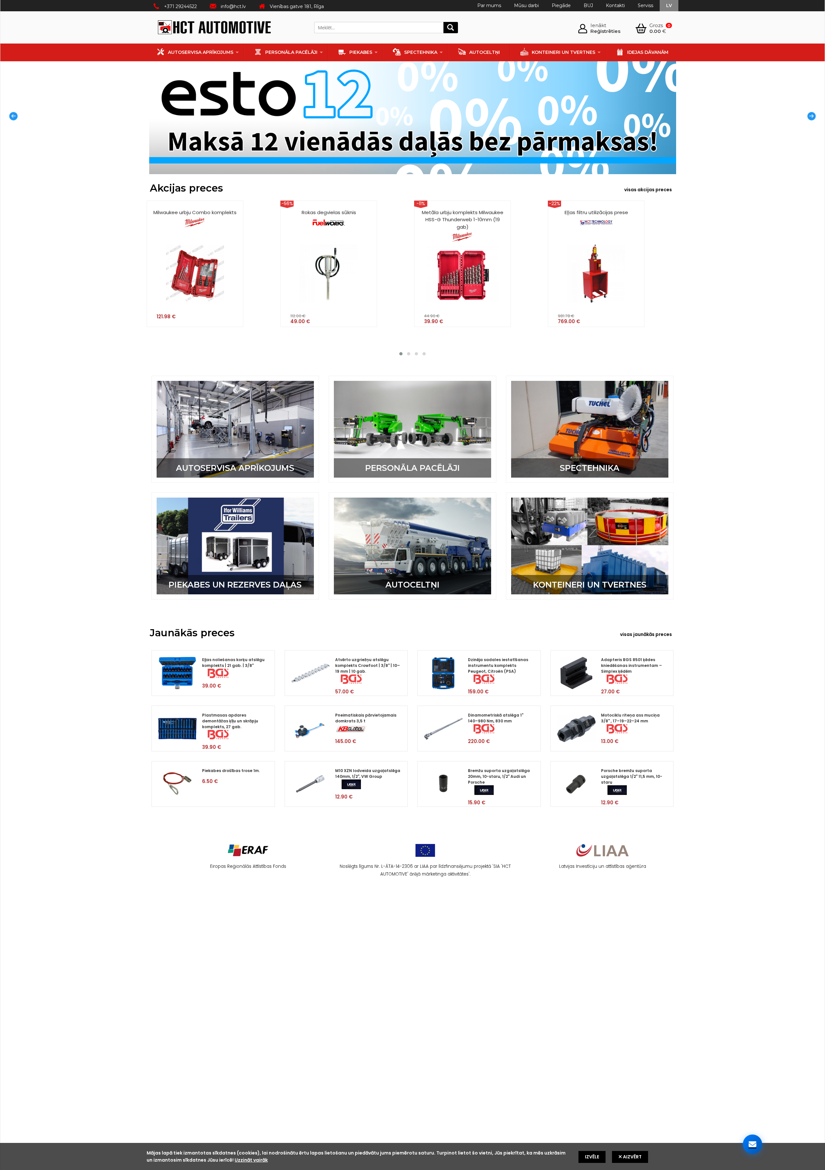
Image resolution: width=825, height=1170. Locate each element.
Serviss (645, 5)
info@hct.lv (233, 6)
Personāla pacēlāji (291, 52)
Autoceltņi (484, 52)
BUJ (588, 5)
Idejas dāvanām (647, 52)
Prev (12, 118)
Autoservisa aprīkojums (200, 52)
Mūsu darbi (526, 5)
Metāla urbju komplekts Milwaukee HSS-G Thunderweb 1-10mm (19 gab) (329, 219)
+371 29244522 (180, 6)
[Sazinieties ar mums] (752, 1144)
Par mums (489, 5)
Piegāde (561, 5)
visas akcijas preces (648, 189)
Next (813, 118)
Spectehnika (420, 52)
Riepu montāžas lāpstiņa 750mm (596, 212)
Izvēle (592, 1157)
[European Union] (425, 858)
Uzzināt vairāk (251, 1160)
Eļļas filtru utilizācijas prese (463, 212)
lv (669, 5)
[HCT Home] (214, 28)
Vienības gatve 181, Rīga (297, 6)
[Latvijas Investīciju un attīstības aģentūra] (602, 858)
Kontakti (615, 5)
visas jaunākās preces (646, 634)
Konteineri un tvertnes (563, 52)
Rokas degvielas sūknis (195, 212)
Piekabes (360, 52)
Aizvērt (632, 1157)
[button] (401, 354)
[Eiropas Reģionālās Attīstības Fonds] (248, 858)
